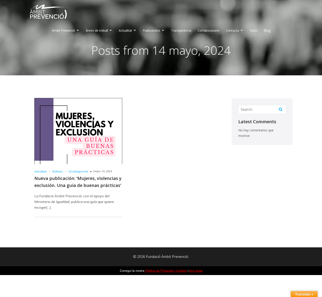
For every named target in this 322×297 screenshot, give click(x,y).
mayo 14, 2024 (102, 171)
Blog (267, 30)
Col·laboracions (208, 30)
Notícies (57, 171)
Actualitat (40, 171)
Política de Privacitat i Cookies (166, 270)
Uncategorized (78, 171)
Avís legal (195, 270)
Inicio (253, 30)
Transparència (181, 30)
